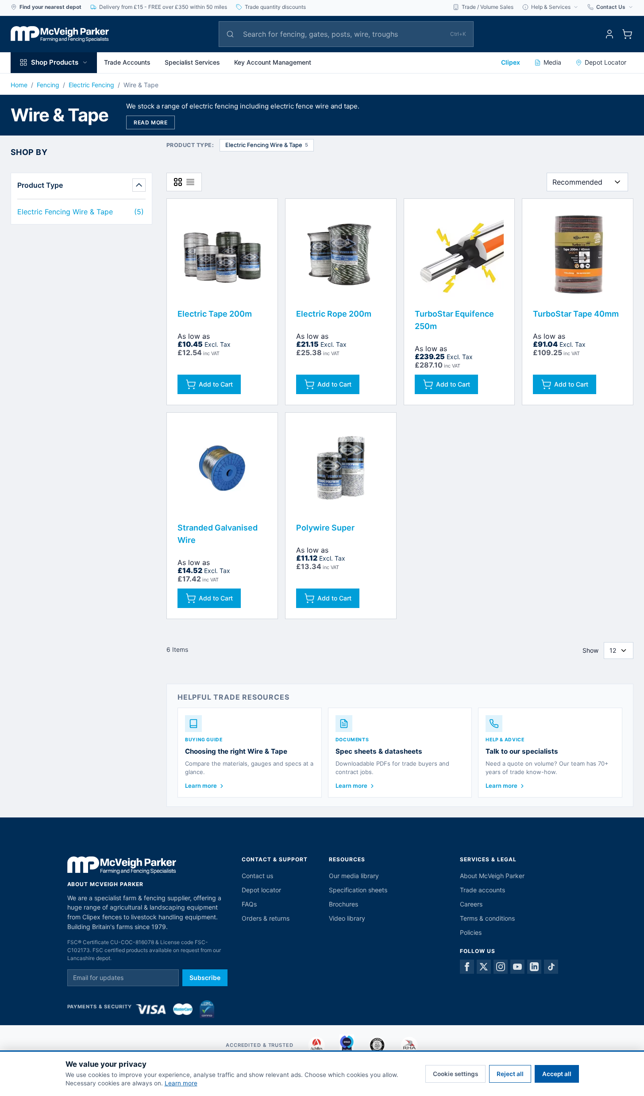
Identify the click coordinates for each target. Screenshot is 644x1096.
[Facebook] (467, 967)
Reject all (510, 1073)
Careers (471, 904)
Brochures (343, 904)
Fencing (48, 85)
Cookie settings (455, 1073)
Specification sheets (358, 890)
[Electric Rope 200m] (341, 254)
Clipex (510, 62)
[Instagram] (501, 967)
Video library (347, 918)
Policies (471, 932)
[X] (484, 967)
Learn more (181, 1083)
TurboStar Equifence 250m (454, 320)
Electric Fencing (91, 85)
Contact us (257, 875)
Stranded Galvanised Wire (217, 534)
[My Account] (609, 34)
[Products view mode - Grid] (178, 182)
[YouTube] (517, 967)
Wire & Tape (140, 85)
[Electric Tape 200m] (222, 254)
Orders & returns (265, 918)
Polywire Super (325, 527)
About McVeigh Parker (492, 875)
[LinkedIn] (534, 967)
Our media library (354, 875)
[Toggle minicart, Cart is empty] (627, 34)
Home (19, 85)
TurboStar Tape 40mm (576, 313)
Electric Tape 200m (214, 313)
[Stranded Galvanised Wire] (222, 468)
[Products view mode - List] (190, 182)
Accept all (556, 1073)
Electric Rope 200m (333, 313)
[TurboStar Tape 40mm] (577, 254)
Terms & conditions (487, 918)
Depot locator (261, 890)
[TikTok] (551, 967)
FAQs (249, 904)
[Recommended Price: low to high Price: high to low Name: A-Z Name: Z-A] (587, 182)
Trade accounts (482, 890)
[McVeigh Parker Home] (60, 34)
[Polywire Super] (341, 468)
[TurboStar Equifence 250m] (459, 254)
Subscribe (204, 977)
